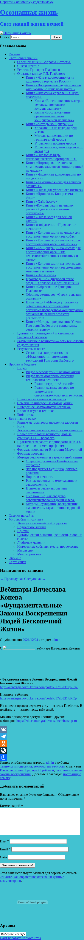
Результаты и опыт (31, 349)
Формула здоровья (30, 453)
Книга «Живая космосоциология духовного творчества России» (50, 79)
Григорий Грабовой (39, 770)
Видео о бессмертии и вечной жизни (53, 372)
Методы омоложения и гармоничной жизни (49, 457)
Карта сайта (17, 562)
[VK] (42, 729)
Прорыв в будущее (22, 364)
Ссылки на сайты (21, 515)
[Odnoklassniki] (42, 743)
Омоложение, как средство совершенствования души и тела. (50, 498)
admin (56, 640)
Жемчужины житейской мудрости (42, 523)
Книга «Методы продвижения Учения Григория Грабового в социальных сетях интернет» (54, 325)
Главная (14, 54)
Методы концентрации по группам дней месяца (53, 137)
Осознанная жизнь (29, 12)
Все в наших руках (22, 418)
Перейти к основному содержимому (26, 2)
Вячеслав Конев (11, 770)
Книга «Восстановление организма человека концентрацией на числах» (54, 116)
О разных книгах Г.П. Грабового (41, 73)
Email (5, 849)
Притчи (23, 531)
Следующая (35, 579)
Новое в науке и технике (35, 411)
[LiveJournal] (42, 750)
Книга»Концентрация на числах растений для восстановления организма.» (49, 209)
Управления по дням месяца (55, 143)
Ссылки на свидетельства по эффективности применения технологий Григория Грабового (50, 356)
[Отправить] (42, 757)
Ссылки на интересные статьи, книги (45, 403)
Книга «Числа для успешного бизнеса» (54, 190)
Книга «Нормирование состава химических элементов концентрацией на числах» (54, 166)
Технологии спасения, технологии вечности (49, 430)
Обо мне (15, 558)
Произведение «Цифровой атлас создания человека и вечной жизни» (52, 281)
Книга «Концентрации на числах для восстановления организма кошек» (53, 242)
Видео (21, 368)
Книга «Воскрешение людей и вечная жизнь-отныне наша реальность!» (53, 87)
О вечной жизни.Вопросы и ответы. (44, 62)
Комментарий (11, 806)
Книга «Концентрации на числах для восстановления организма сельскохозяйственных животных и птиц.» (53, 253)
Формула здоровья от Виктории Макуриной (49, 449)
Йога (21, 426)
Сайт (3, 857)
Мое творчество (29, 554)
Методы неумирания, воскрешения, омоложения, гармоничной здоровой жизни (53, 507)
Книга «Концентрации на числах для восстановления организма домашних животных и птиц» (54, 267)
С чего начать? (28, 66)
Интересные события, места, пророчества (47, 546)
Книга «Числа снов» (41, 275)
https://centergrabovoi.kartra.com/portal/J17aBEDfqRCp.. (39, 687)
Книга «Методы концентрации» (49, 124)
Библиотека (25, 414)
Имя (4, 841)
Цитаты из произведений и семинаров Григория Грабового (45, 335)
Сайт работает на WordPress (20, 938)
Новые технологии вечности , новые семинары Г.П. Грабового (44, 436)
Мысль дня (25, 550)
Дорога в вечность (39, 477)
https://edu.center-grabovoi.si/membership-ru (46, 720)
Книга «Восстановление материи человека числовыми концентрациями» (59, 104)
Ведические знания (31, 527)
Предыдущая (11, 579)
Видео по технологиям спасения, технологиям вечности (50, 378)
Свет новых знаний (23, 58)
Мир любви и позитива (26, 519)
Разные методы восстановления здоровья (47, 422)
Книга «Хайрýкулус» (41, 201)
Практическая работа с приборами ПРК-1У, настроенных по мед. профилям (49, 443)
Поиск (4, 37)
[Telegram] (42, 736)
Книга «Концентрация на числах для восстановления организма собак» (53, 234)
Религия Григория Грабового (38, 69)
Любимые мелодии (31, 542)
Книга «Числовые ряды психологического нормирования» (51, 157)
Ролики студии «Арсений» (54, 383)
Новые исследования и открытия (41, 399)
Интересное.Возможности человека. (44, 407)
